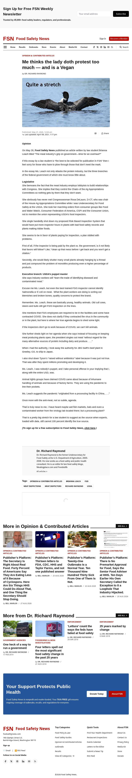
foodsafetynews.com (12, 734)
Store (119, 751)
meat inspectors (53, 486)
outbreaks (59, 746)
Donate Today (97, 694)
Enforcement (74, 622)
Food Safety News (68, 774)
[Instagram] (101, 47)
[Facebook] (94, 47)
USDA (89, 486)
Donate (120, 756)
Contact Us (122, 737)
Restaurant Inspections (97, 737)
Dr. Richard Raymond (35, 74)
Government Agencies (14, 640)
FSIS (86, 481)
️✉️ (7, 750)
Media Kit (121, 746)
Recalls (58, 751)
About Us (121, 733)
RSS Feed (91, 756)
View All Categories (63, 756)
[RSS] (112, 47)
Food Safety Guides (63, 737)
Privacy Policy (123, 742)
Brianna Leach (73, 481)
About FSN (117, 694)
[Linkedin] (105, 47)
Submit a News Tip (95, 751)
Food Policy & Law (62, 733)
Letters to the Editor (95, 746)
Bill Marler (11, 603)
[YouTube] (108, 47)
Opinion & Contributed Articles (38, 55)
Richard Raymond (74, 486)
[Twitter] (97, 47)
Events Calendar (94, 742)
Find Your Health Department (99, 733)
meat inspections (32, 486)
